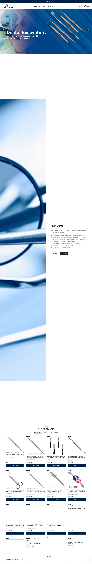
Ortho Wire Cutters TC (51, 527)
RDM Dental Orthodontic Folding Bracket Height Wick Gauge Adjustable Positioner (76, 491)
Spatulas (48, 459)
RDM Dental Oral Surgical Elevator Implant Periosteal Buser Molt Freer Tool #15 (35, 491)
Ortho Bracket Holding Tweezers (12, 527)
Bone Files (70, 460)
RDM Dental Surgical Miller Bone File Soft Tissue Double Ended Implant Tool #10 (76, 457)
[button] (15, 465)
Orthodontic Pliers (30, 546)
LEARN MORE (55, 253)
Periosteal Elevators (30, 494)
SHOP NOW (64, 253)
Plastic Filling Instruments (52, 558)
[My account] (82, 6)
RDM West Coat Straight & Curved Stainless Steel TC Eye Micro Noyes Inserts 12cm (75, 542)
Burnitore (49, 556)
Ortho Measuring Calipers (73, 494)
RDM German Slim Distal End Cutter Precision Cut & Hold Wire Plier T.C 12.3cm (34, 543)
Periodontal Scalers (10, 457)
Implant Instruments (51, 494)
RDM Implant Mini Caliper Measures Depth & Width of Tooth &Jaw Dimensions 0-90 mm (55, 491)
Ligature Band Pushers (30, 459)
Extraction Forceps (30, 528)
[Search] (79, 6)
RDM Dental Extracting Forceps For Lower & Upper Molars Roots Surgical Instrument (34, 525)
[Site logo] (8, 6)
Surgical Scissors (9, 493)
